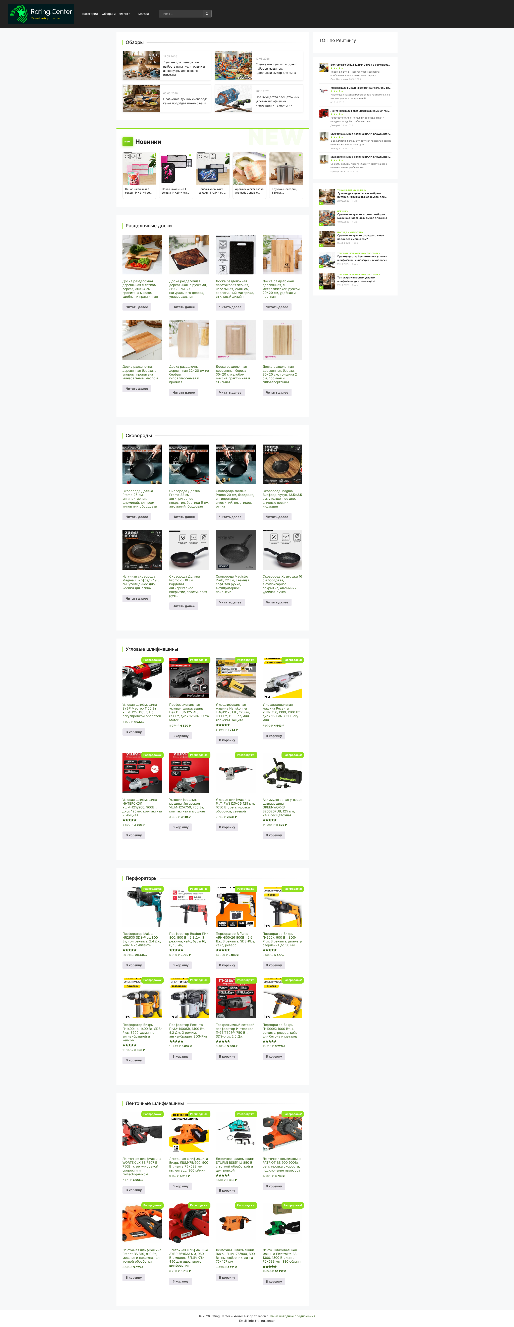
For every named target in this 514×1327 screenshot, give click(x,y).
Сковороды (139, 435)
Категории (90, 14)
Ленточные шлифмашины (155, 1103)
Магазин (144, 14)
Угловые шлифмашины (152, 649)
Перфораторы (142, 878)
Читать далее (137, 307)
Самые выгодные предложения (291, 1316)
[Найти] (207, 13)
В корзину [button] (134, 732)
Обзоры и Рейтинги (116, 14)
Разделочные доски (149, 225)
